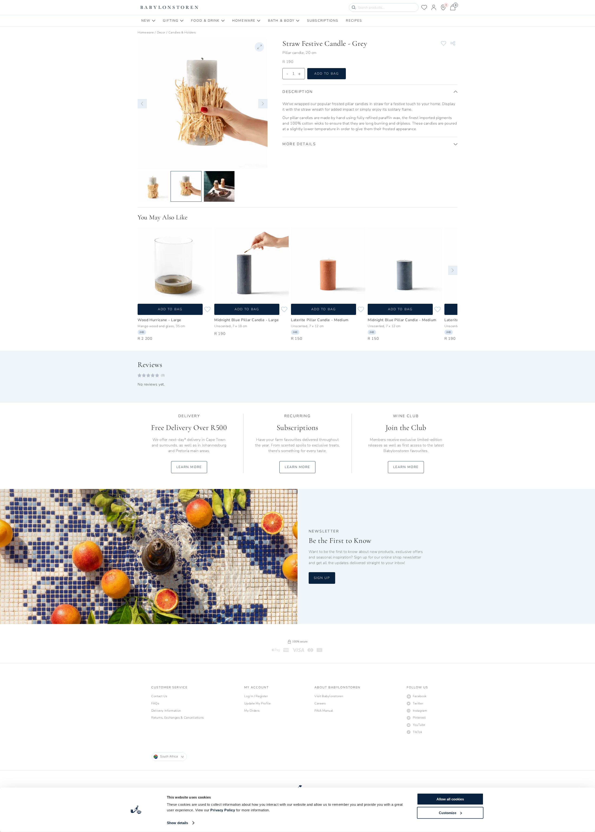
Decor (161, 32)
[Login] (434, 7)
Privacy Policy (222, 810)
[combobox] (169, 756)
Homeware (146, 32)
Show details (177, 823)
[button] (142, 103)
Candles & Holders (182, 32)
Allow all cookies (450, 799)
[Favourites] (424, 7)
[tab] (148, 20)
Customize (447, 813)
